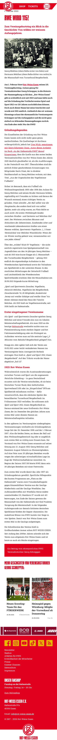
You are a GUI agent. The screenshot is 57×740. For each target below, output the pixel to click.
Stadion (7, 653)
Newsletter (9, 650)
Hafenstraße (17, 326)
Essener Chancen (12, 664)
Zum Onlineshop (12, 693)
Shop (22, 6)
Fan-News (51, 618)
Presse (7, 661)
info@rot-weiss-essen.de (22, 714)
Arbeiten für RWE (12, 656)
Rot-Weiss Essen (31, 84)
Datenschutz (10, 667)
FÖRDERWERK (24, 615)
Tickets (33, 6)
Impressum (9, 670)
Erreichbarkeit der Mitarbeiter (18, 658)
